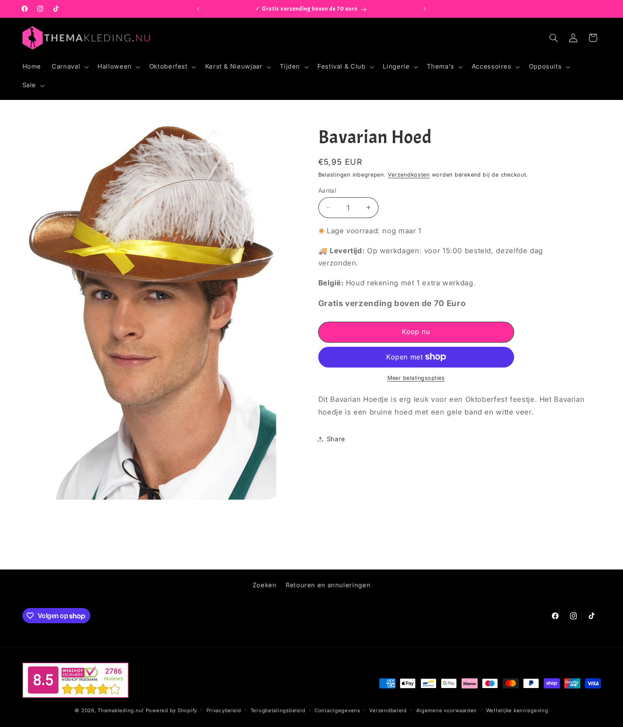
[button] (69, 67)
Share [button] (336, 438)
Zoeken (265, 585)
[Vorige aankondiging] (198, 8)
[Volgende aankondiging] (424, 8)
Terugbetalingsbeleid (278, 710)
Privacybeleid (224, 710)
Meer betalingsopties (416, 378)
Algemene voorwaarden (446, 710)
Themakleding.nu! (120, 710)
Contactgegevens (337, 710)
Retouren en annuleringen (328, 585)
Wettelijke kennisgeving (517, 710)
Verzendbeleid (388, 710)
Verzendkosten (409, 174)
